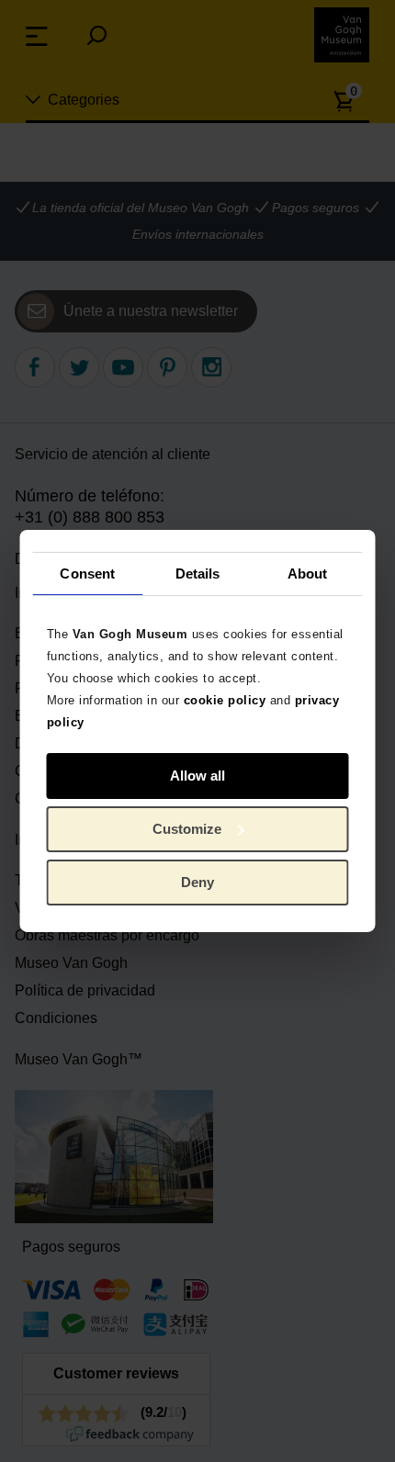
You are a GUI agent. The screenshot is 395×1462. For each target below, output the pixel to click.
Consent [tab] (87, 572)
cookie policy (225, 700)
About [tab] (308, 572)
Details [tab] (197, 572)
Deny (197, 882)
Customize (186, 829)
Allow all (197, 775)
